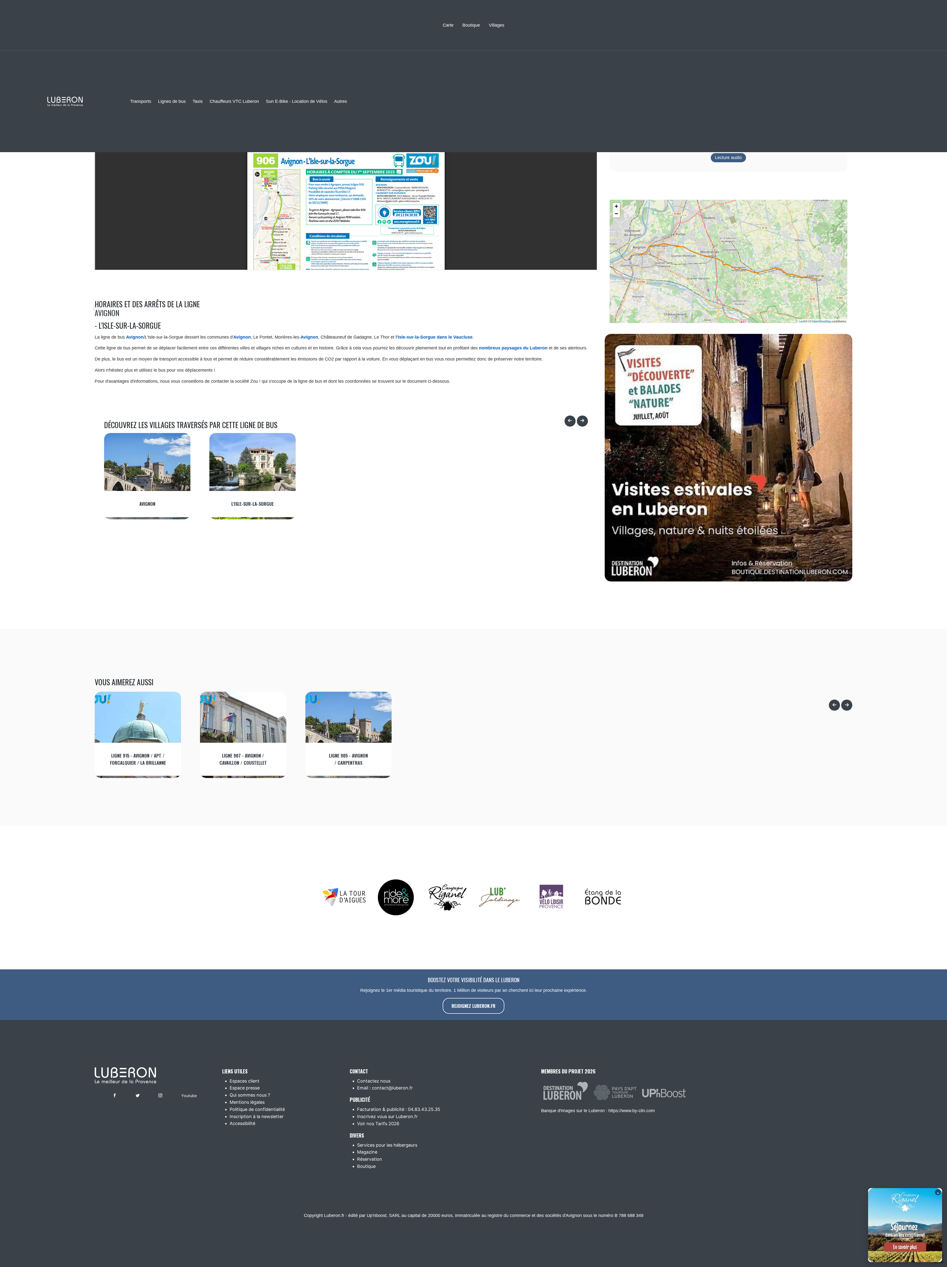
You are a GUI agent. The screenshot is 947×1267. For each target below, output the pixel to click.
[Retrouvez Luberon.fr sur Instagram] (160, 1096)
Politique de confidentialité (257, 1109)
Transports (140, 101)
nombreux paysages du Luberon (513, 347)
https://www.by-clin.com (631, 1110)
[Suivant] (582, 421)
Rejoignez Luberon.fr (473, 1006)
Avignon (107, 312)
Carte (448, 25)
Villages (496, 25)
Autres (340, 101)
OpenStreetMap (821, 321)
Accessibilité (242, 1123)
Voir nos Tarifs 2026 (378, 1123)
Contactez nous (373, 1081)
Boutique (471, 25)
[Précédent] (570, 421)
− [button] (616, 214)
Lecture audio (728, 157)
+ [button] (616, 206)
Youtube (189, 1095)
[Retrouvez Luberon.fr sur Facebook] (115, 1096)
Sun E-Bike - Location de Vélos (296, 101)
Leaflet (803, 321)
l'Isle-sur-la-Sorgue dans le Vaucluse (434, 337)
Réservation (369, 1159)
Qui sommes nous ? (250, 1095)
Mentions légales (247, 1102)
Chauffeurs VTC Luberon (234, 101)
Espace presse (245, 1087)
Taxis (198, 101)
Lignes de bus (172, 101)
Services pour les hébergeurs (387, 1145)
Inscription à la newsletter (257, 1116)
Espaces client (244, 1081)
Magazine (367, 1152)
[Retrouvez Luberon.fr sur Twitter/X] (138, 1096)
